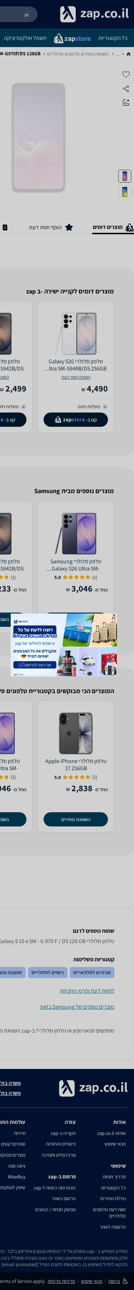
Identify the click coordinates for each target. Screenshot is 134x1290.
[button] (114, 615)
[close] (114, 615)
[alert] (67, 645)
